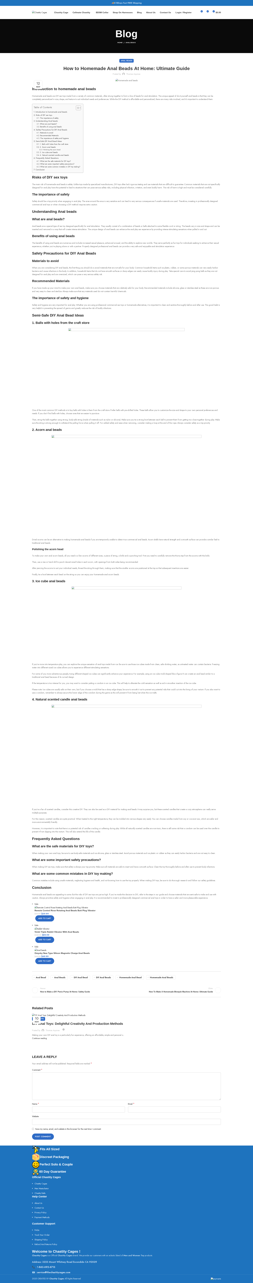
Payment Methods (42, 1217)
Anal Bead (41, 977)
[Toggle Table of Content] (77, 107)
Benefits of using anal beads (51, 126)
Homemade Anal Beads (161, 977)
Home (119, 42)
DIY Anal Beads (103, 977)
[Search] (195, 12)
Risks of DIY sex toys (44, 115)
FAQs (37, 1230)
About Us (38, 1203)
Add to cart (44, 918)
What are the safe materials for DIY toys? (55, 161)
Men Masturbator (42, 1188)
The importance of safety (49, 118)
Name (35, 1104)
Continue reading (39, 1038)
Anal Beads (131, 42)
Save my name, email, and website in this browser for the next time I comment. (68, 1129)
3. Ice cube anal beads (49, 152)
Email (131, 1104)
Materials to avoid (46, 132)
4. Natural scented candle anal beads (54, 155)
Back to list (126, 990)
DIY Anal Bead (81, 977)
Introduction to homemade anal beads (51, 111)
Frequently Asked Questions (47, 158)
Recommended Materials (49, 135)
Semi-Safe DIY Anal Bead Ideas (49, 141)
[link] (40, 1193)
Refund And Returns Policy (46, 1244)
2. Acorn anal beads (48, 147)
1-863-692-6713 (46, 1267)
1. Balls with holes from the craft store (54, 144)
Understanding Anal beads (47, 121)
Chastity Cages (41, 1183)
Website (35, 1116)
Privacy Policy (40, 1212)
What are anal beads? (48, 124)
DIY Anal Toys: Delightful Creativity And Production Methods (77, 1024)
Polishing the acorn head (51, 149)
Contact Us (39, 1207)
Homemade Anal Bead (130, 977)
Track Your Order (42, 1234)
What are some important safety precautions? (57, 164)
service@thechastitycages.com (53, 1272)
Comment (37, 1070)
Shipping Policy (41, 1239)
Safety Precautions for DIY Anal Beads (51, 129)
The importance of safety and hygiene (54, 138)
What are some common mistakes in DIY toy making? (60, 166)
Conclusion (40, 169)
